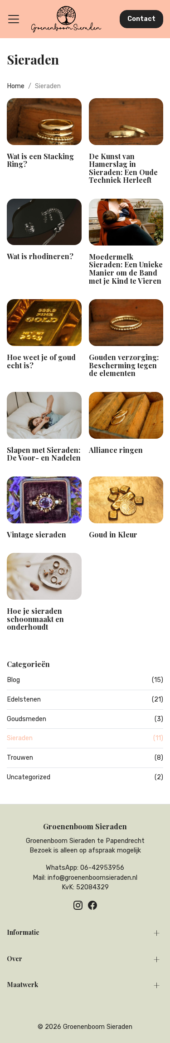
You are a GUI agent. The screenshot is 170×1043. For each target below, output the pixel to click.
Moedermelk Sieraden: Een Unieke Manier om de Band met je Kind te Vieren (126, 269)
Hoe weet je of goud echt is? (41, 361)
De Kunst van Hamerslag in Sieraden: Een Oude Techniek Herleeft (123, 168)
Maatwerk (22, 984)
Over (14, 958)
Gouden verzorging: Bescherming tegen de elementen (124, 365)
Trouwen (85, 758)
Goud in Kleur (113, 534)
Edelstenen (85, 699)
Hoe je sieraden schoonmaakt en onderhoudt (35, 619)
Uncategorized (85, 777)
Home (15, 86)
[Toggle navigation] (13, 19)
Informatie (23, 932)
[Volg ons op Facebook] (92, 905)
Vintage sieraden (36, 534)
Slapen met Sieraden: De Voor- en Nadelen (44, 454)
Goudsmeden (85, 719)
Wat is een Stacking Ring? (40, 160)
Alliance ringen (116, 450)
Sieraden (85, 738)
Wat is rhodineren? (40, 256)
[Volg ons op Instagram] (78, 905)
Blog (85, 680)
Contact (141, 19)
